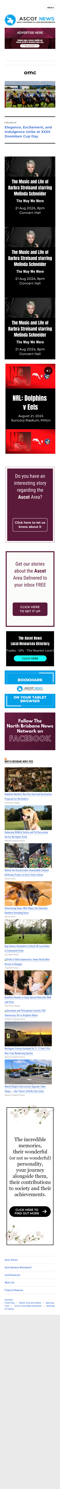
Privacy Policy (10, 1302)
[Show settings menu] (47, 451)
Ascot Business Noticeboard (18, 1267)
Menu (50, 7)
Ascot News (9, 1299)
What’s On (9, 1282)
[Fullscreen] (52, 451)
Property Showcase (14, 1290)
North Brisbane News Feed (19, 761)
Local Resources (12, 1275)
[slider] (27, 451)
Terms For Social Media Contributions (28, 1305)
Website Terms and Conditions (30, 1302)
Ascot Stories (11, 1260)
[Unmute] (41, 451)
